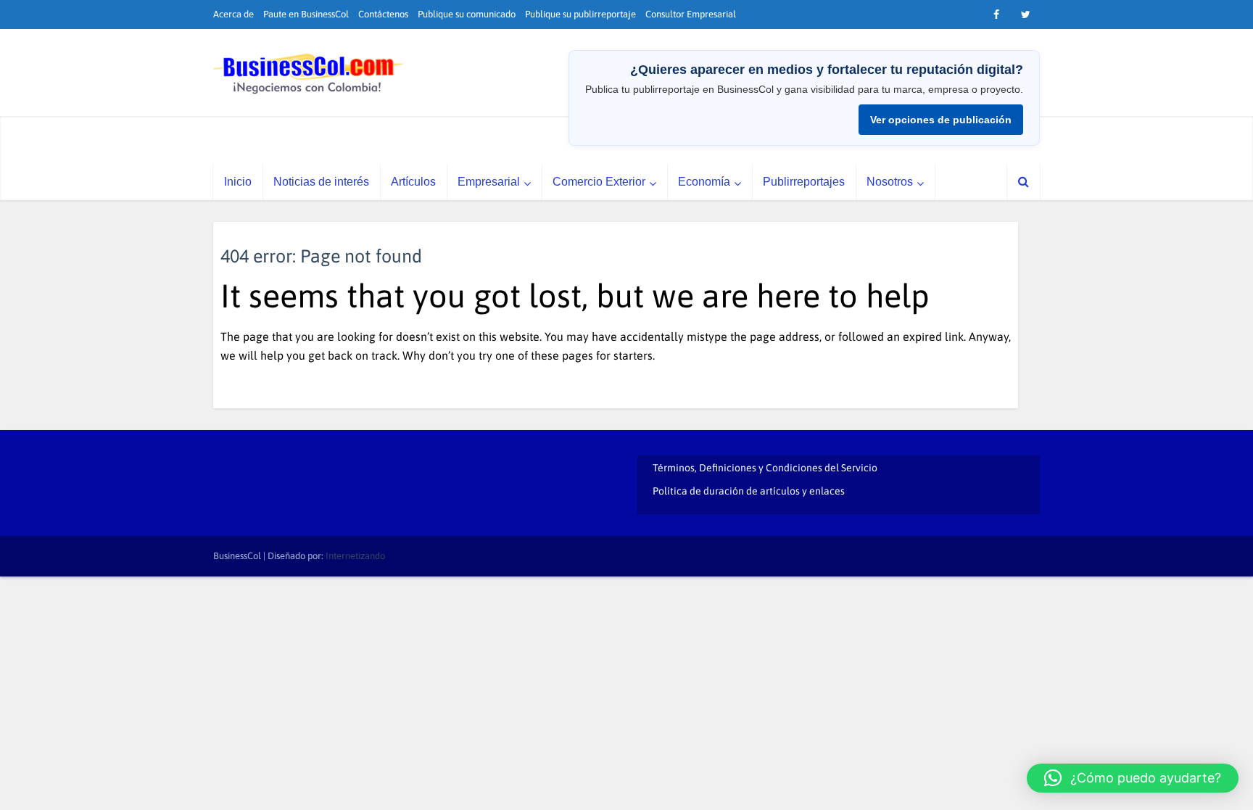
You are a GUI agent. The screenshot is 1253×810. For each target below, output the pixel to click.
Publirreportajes (804, 181)
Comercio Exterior (599, 181)
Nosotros (890, 181)
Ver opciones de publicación (941, 119)
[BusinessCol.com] (308, 74)
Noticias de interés (321, 181)
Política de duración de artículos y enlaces (749, 491)
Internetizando (355, 555)
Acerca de (233, 14)
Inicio (238, 181)
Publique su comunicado (467, 14)
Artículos (413, 181)
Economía (704, 181)
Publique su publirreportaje (580, 14)
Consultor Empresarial (690, 14)
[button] (1132, 778)
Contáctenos (383, 14)
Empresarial (489, 181)
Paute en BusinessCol (306, 14)
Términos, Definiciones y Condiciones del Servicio (765, 468)
